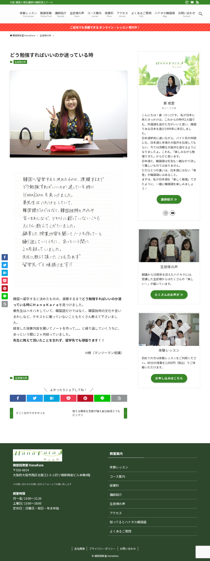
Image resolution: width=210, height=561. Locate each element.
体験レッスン (119, 467)
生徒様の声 (20, 61)
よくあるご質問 (120, 531)
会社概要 (79, 549)
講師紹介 (116, 494)
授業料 (114, 485)
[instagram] (186, 2)
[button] (200, 14)
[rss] (197, 2)
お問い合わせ (128, 549)
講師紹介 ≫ (169, 199)
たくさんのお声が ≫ (169, 295)
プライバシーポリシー (102, 549)
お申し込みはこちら (169, 378)
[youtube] (192, 2)
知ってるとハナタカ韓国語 (128, 522)
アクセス (116, 513)
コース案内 (117, 476)
